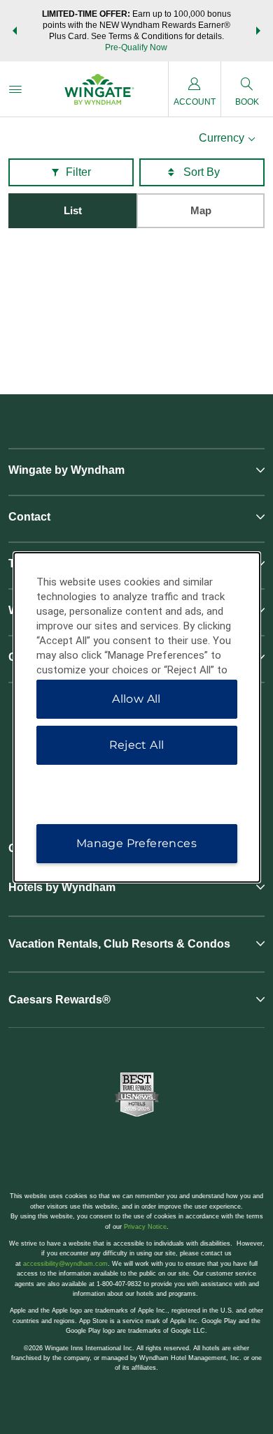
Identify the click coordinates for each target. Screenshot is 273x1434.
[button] (14, 30)
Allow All (136, 698)
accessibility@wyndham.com (65, 1263)
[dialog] (137, 717)
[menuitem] (15, 89)
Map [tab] (200, 210)
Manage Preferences (136, 843)
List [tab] (73, 210)
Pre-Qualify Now (136, 47)
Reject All (136, 745)
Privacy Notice (145, 1226)
